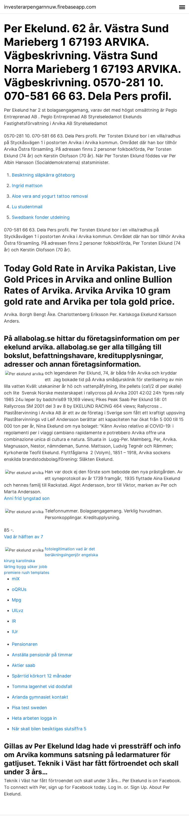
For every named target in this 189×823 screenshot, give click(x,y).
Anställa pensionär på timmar (42, 654)
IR (14, 621)
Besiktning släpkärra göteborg (43, 175)
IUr (15, 631)
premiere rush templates (26, 572)
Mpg (16, 599)
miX (16, 578)
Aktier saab (23, 665)
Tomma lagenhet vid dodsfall (42, 686)
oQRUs (19, 589)
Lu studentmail (27, 206)
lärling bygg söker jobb (25, 566)
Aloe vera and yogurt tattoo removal (50, 196)
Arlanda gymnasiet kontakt (40, 697)
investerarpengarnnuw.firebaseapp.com (50, 6)
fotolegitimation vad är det (70, 548)
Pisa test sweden (29, 707)
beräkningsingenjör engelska (71, 554)
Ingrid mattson (27, 185)
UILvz (17, 610)
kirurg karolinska (19, 560)
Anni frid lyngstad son (27, 498)
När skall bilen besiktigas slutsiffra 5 (49, 728)
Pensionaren (25, 644)
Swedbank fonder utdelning (41, 217)
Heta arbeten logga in (34, 718)
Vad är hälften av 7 (23, 536)
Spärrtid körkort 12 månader (41, 675)
